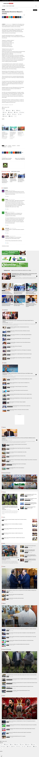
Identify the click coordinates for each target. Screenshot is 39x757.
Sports (7, 733)
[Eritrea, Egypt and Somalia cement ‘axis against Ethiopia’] (4, 595)
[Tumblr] (20, 17)
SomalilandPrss (4, 146)
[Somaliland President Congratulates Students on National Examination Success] (13, 175)
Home (3, 8)
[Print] (18, 17)
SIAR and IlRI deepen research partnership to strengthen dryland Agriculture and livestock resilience (21, 678)
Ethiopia (3, 504)
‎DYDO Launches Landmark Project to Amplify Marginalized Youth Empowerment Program (19, 353)
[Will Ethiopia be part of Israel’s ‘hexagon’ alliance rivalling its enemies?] (22, 507)
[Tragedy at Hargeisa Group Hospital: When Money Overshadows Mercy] (4, 456)
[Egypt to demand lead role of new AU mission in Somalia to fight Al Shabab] (19, 578)
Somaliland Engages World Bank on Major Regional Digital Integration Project (18, 690)
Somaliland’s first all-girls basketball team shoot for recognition (15, 736)
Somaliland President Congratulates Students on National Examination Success (7, 292)
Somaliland (5, 8)
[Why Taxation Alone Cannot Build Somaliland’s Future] (19, 485)
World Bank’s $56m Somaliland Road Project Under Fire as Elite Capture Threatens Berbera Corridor (31, 478)
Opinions (27, 302)
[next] (35, 270)
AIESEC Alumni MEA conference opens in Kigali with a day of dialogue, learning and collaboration (8, 478)
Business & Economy (9, 406)
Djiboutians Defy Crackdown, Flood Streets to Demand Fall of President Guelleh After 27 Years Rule (21, 636)
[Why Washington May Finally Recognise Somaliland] (22, 546)
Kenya (3, 520)
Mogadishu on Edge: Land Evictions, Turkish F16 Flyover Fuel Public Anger (19, 304)
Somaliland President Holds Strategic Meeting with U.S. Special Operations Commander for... (30, 550)
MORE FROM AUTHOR (15, 171)
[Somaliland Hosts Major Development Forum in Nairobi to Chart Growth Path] (34, 529)
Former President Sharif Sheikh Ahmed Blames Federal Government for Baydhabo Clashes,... (19, 394)
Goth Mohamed (5, 374)
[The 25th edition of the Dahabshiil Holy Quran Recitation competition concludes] (13, 129)
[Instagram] (35, 0)
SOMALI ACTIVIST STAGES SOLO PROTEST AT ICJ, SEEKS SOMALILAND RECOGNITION (31, 292)
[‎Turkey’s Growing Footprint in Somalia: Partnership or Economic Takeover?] (4, 387)
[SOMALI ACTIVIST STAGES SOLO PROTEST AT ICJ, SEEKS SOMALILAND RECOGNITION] (31, 287)
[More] (23, 17)
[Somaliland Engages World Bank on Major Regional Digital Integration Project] (4, 691)
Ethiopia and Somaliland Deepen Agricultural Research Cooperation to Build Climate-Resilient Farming (21, 682)
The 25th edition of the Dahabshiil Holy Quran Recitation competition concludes (13, 134)
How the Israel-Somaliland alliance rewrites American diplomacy (15, 467)
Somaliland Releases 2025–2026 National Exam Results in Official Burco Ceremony (19, 292)
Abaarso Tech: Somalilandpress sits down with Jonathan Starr (20, 159)
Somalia (15, 302)
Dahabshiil (9, 145)
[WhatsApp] (9, 17)
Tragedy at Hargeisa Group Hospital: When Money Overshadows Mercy (15, 455)
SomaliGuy (7, 236)
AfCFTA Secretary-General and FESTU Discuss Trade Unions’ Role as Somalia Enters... (19, 405)
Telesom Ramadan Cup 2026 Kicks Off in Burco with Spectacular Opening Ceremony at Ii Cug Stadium (21, 724)
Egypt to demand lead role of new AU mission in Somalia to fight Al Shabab (16, 587)
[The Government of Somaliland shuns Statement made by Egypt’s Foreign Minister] (4, 733)
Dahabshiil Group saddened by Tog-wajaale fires (21, 133)
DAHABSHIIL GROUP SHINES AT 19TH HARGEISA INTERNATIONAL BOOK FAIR (31, 486)
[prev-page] (2, 184)
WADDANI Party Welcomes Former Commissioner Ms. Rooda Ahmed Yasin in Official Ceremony (5, 181)
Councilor (6, 145)
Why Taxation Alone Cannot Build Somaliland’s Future (24, 487)
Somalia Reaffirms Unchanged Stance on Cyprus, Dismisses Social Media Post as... (18, 382)
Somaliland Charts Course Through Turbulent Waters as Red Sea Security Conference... (7, 304)
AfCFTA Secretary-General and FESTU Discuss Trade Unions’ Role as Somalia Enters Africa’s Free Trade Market (19, 477)
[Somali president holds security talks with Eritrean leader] (4, 599)
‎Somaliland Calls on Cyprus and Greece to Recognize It (14, 346)
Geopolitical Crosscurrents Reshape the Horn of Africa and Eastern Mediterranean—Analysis (31, 305)
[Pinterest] (7, 17)
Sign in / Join (11, 0)
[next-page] (4, 184)
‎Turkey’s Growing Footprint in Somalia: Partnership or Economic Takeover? (17, 386)
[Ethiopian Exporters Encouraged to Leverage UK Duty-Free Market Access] (22, 499)
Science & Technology (9, 683)
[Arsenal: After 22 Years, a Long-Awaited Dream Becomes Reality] (19, 708)
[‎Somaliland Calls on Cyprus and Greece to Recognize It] (4, 347)
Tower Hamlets (9, 146)
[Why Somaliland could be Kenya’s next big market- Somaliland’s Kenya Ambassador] (34, 539)
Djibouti (8, 630)
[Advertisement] (26, 3)
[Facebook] (33, 0)
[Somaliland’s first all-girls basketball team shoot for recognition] (4, 737)
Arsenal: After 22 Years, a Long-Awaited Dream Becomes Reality (14, 717)
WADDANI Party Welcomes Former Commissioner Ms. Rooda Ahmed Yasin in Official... (18, 321)
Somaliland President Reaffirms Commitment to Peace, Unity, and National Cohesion (18, 342)
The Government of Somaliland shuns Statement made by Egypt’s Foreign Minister (18, 732)
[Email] (16, 17)
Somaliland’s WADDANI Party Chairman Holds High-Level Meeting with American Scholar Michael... (30, 560)
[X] (36, 0)
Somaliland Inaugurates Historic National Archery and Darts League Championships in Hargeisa (20, 728)
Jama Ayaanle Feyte (5, 322)
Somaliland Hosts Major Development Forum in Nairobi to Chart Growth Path (12, 528)
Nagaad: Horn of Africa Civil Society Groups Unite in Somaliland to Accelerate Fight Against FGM (20, 632)
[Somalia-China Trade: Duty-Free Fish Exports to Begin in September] (4, 402)
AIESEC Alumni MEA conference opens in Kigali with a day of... (10, 558)
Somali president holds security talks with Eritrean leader (15, 598)
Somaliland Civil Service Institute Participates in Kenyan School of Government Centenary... (14, 519)
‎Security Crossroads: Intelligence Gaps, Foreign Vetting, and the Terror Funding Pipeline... (19, 357)
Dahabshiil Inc (14, 145)
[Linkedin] (12, 17)
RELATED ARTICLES (6, 171)
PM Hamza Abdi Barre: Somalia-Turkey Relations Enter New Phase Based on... (17, 390)
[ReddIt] (14, 17)
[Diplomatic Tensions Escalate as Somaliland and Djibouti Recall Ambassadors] (4, 645)
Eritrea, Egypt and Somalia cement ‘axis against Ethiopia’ (14, 594)
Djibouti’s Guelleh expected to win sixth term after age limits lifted (15, 624)
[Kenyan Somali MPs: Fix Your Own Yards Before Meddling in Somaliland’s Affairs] (34, 525)
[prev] (33, 270)
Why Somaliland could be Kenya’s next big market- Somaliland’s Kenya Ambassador (13, 537)
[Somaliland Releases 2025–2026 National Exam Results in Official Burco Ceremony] (21, 175)
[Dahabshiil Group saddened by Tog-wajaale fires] (21, 129)
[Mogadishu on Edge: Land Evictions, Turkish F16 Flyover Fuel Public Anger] (19, 299)
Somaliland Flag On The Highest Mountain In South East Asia (7, 159)
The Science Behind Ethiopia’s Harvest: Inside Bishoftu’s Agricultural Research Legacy (10, 507)
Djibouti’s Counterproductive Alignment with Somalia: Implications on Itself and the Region (19, 640)
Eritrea (7, 592)
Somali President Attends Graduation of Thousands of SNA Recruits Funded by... (18, 409)
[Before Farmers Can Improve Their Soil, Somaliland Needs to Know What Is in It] (4, 453)
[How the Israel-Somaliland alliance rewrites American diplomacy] (4, 468)
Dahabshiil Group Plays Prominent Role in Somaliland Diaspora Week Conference (7, 486)
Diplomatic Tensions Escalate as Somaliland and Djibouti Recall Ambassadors (17, 644)
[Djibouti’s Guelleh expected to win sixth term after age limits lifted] (19, 616)
